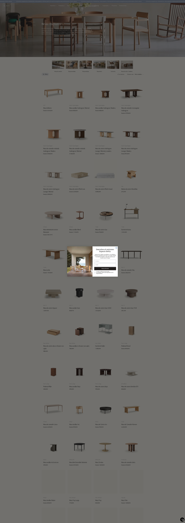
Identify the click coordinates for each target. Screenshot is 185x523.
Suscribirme (105, 268)
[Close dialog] (116, 248)
